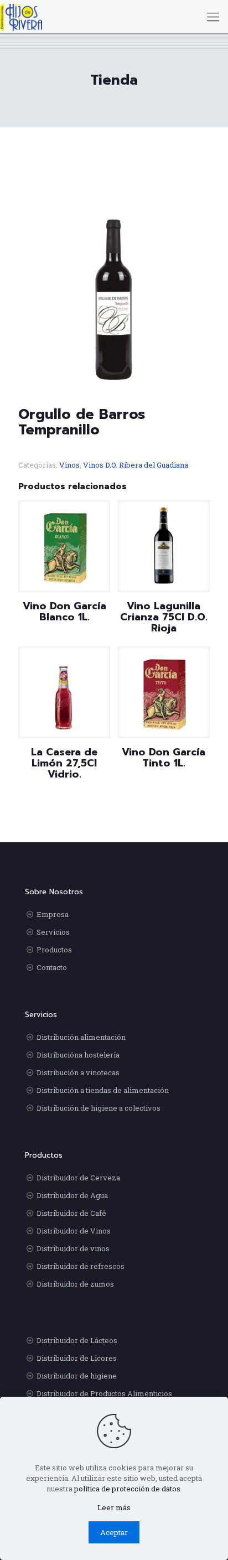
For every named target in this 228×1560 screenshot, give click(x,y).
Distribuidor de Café (71, 1213)
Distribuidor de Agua (72, 1195)
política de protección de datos (127, 1489)
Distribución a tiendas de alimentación (103, 1090)
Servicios (53, 932)
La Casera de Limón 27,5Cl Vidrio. (64, 763)
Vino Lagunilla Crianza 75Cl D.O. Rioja (164, 617)
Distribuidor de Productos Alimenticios (104, 1393)
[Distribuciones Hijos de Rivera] (21, 16)
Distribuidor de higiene (77, 1376)
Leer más (114, 1507)
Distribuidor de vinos (73, 1248)
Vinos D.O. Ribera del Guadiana (135, 465)
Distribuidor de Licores (77, 1358)
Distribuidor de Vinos (74, 1231)
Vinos (69, 465)
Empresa (53, 914)
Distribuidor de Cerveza (78, 1178)
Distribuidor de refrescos (81, 1266)
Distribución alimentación (81, 1037)
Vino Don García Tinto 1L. (163, 757)
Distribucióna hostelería (78, 1055)
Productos (54, 950)
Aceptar (114, 1532)
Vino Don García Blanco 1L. (64, 611)
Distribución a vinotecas (78, 1072)
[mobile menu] (213, 16)
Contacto (52, 967)
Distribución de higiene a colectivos (98, 1108)
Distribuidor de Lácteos (77, 1340)
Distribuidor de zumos (75, 1284)
